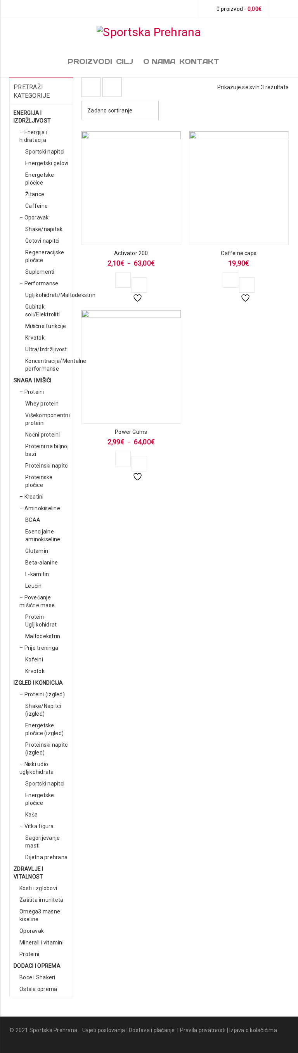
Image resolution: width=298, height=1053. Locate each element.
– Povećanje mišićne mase (37, 601)
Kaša (31, 814)
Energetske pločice (39, 179)
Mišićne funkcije (45, 326)
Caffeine (36, 206)
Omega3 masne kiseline (39, 915)
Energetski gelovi (46, 163)
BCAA (32, 520)
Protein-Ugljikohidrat (41, 621)
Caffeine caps (238, 253)
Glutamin (36, 551)
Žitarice (34, 194)
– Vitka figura (36, 826)
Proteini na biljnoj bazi (47, 450)
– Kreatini (31, 497)
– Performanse (38, 283)
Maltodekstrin (42, 636)
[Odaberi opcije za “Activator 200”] (123, 280)
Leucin (33, 586)
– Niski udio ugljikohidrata (36, 768)
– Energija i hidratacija (33, 136)
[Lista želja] (139, 285)
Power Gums (131, 432)
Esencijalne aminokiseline (42, 535)
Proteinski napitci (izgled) (47, 749)
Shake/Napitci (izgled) (43, 710)
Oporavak (31, 931)
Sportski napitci (44, 151)
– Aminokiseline (39, 508)
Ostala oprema (38, 989)
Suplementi (40, 272)
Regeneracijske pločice (44, 256)
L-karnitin (37, 574)
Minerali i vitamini (41, 942)
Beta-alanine (41, 562)
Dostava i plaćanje (152, 1030)
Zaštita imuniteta (41, 900)
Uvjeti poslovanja (103, 1030)
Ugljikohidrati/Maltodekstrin (60, 295)
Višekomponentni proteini (47, 419)
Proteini (29, 954)
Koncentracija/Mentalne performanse (56, 365)
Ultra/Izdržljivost (46, 349)
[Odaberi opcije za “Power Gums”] (123, 458)
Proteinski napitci (47, 466)
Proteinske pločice (39, 481)
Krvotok (35, 338)
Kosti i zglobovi (38, 888)
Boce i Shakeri (37, 977)
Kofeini (34, 659)
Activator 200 (131, 253)
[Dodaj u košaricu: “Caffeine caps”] (230, 280)
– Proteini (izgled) (42, 694)
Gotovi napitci (42, 241)
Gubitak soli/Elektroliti (42, 311)
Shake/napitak (43, 229)
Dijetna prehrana (46, 857)
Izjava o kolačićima (253, 1030)
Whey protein (42, 403)
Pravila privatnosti (203, 1030)
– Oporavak (34, 217)
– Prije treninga (38, 648)
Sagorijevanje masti (42, 842)
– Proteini (31, 392)
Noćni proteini (42, 435)
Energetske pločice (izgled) (44, 729)
